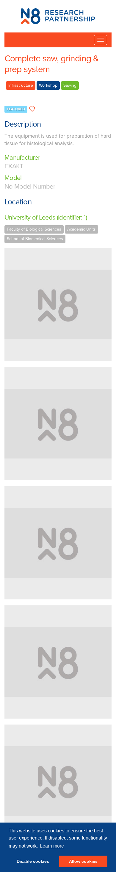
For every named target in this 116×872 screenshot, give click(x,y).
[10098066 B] (58, 304)
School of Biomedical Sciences (35, 238)
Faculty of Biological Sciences (34, 229)
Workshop (48, 85)
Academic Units (81, 229)
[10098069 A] (58, 423)
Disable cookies (33, 861)
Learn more (52, 845)
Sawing (69, 85)
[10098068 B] (58, 781)
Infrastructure (20, 85)
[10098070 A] (58, 542)
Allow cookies (83, 861)
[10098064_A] (58, 662)
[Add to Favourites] (32, 109)
